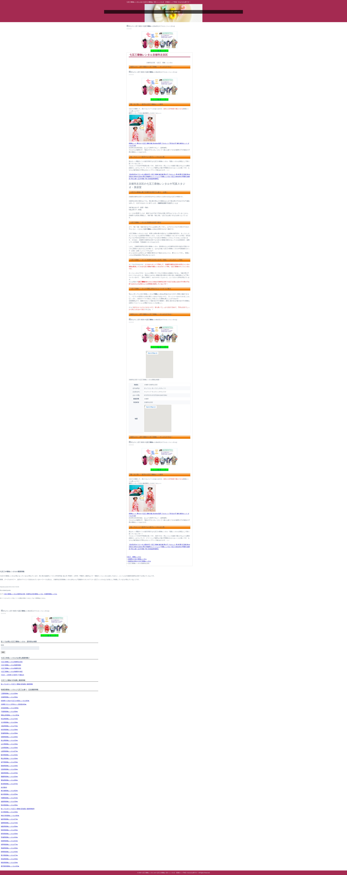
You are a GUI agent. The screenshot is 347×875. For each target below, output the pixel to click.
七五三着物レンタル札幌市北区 (11, 668)
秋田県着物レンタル (8, 830)
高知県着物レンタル (8, 859)
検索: (2, 645)
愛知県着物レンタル (8, 780)
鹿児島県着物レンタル (9, 866)
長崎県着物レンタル (8, 841)
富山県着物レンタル (8, 740)
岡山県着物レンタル (8, 758)
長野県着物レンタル (8, 844)
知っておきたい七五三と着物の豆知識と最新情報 (17, 684)
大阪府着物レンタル (8, 726)
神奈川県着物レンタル (9, 815)
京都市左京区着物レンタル (34, 594)
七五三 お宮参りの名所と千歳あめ (12, 675)
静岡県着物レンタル (8, 852)
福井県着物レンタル (8, 819)
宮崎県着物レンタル (8, 737)
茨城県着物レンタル (8, 837)
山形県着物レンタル (8, 747)
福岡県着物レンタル (8, 823)
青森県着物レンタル (8, 848)
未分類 (4, 787)
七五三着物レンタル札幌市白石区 (12, 662)
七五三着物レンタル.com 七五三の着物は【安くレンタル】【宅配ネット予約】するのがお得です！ (159, 2)
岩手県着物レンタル (8, 762)
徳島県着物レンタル (8, 773)
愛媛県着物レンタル (8, 776)
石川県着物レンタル (8, 812)
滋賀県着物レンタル (8, 801)
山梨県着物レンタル (8, 751)
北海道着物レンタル (9, 708)
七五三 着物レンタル (134, 557)
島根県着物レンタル (8, 766)
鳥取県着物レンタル (8, 862)
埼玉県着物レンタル (8, 719)
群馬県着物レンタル (8, 833)
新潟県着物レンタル (8, 784)
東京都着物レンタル (8, 790)
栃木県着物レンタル (8, 794)
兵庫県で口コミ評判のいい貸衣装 (13, 704)
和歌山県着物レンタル (9, 715)
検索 (3, 652)
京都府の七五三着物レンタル (137, 559)
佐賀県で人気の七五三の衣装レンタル (14, 700)
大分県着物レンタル (8, 722)
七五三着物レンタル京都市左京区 (14, 594)
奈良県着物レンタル (8, 729)
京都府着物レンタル (50, 594)
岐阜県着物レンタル (8, 755)
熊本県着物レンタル (8, 805)
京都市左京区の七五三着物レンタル (139, 561)
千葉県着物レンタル (8, 711)
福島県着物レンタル (8, 826)
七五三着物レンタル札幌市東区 (11, 665)
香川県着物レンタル (8, 855)
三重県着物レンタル (8, 693)
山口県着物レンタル (8, 744)
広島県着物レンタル (8, 769)
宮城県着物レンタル (8, 733)
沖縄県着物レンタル (8, 798)
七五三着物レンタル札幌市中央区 (12, 671)
